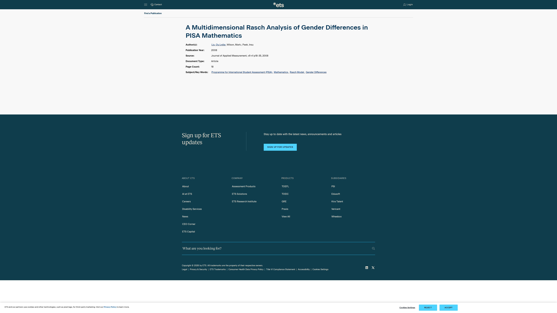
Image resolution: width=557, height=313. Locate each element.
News (185, 216)
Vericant (335, 209)
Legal (184, 269)
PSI (333, 186)
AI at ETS (187, 194)
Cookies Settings (320, 269)
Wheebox (336, 216)
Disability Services (192, 209)
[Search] (373, 248)
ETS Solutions (239, 194)
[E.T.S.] (278, 4)
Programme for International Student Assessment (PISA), (242, 72)
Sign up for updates (280, 147)
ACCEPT (448, 307)
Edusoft (335, 194)
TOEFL (285, 186)
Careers (186, 201)
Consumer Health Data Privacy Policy (245, 269)
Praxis (285, 209)
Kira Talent (337, 201)
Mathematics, (281, 72)
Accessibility (304, 269)
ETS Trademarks (218, 269)
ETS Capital (188, 231)
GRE (284, 201)
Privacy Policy (110, 307)
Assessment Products (243, 186)
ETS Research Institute (244, 201)
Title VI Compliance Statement (280, 269)
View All (286, 216)
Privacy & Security (198, 269)
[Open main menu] (145, 4)
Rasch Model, (297, 72)
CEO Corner (188, 224)
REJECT (428, 307)
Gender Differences (316, 72)
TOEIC (285, 194)
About (185, 186)
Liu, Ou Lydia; (218, 44)
